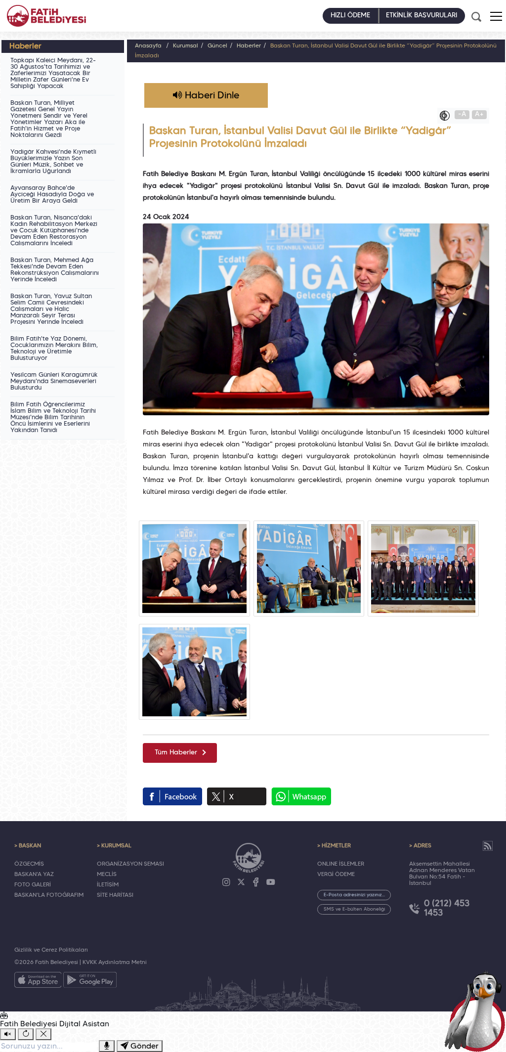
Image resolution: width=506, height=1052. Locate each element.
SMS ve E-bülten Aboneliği (354, 909)
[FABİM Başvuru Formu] (477, 1010)
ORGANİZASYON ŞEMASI (130, 864)
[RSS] (488, 846)
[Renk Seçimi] (447, 115)
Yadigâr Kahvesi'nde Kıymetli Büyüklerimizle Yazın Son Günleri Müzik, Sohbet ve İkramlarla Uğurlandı (53, 162)
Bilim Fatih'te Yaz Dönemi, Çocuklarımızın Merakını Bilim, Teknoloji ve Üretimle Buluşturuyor (54, 348)
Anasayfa (148, 46)
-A (462, 114)
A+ (479, 114)
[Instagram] (226, 882)
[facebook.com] (172, 796)
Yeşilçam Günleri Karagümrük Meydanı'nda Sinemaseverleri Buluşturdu (54, 381)
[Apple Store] (38, 982)
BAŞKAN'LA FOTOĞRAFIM (49, 895)
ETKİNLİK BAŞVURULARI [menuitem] (421, 15)
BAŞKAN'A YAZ (34, 874)
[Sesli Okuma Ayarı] (8, 1034)
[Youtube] (270, 882)
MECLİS (107, 874)
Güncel (217, 46)
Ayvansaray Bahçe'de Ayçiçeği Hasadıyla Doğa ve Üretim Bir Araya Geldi (52, 194)
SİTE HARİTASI (115, 895)
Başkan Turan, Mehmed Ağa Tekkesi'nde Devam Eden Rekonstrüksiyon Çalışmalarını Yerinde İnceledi (54, 270)
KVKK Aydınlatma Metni (115, 962)
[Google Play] (90, 982)
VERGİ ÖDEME (336, 874)
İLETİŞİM (108, 884)
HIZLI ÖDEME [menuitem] (350, 15)
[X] (241, 882)
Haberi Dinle (210, 95)
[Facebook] (256, 882)
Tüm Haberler (176, 752)
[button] (496, 16)
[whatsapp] (301, 796)
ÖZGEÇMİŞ (29, 864)
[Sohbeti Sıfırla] (26, 1034)
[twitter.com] (236, 796)
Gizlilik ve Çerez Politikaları (51, 950)
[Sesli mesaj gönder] (107, 1046)
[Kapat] (43, 1034)
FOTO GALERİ (32, 884)
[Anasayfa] (46, 16)
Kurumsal (185, 46)
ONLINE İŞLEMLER (340, 864)
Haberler (249, 46)
